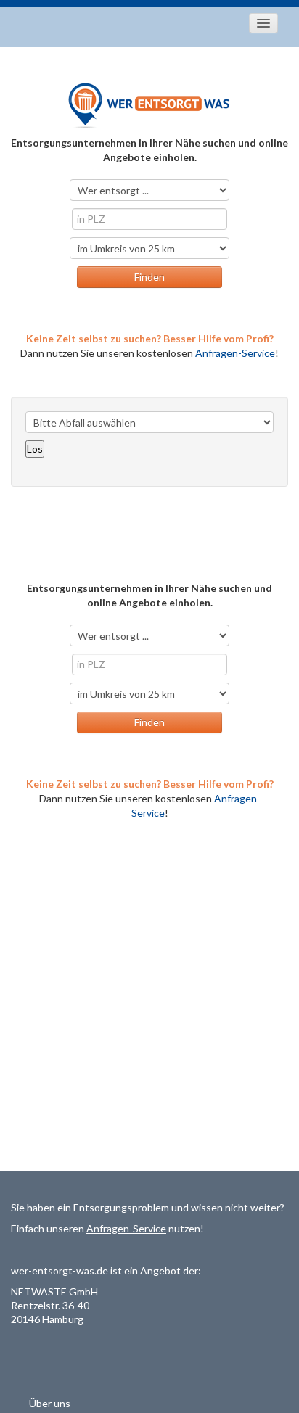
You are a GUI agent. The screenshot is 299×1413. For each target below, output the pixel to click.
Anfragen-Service (235, 353)
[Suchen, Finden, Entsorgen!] (149, 105)
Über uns (49, 1403)
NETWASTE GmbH (54, 1291)
